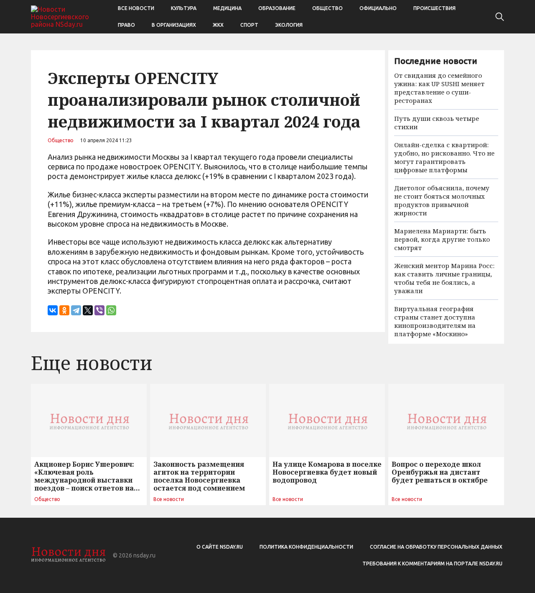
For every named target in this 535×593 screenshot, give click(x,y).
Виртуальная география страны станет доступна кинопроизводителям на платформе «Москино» (435, 321)
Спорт (249, 25)
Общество (327, 8)
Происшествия (434, 8)
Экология (289, 25)
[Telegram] (76, 310)
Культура (183, 8)
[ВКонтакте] (53, 310)
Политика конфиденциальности (306, 547)
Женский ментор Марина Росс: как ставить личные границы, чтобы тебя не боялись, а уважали (444, 278)
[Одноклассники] (64, 310)
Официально (378, 8)
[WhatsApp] (111, 310)
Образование (277, 8)
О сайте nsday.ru (219, 547)
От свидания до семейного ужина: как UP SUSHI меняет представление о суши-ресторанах (439, 88)
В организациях (174, 25)
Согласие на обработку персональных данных (436, 547)
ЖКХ (218, 25)
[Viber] (99, 310)
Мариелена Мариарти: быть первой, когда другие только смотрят (442, 239)
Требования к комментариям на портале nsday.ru (432, 563)
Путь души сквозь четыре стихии (436, 122)
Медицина (227, 8)
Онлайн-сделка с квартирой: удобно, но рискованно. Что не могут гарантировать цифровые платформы (444, 157)
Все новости (136, 8)
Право (126, 25)
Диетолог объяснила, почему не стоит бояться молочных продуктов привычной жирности (441, 200)
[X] (88, 310)
